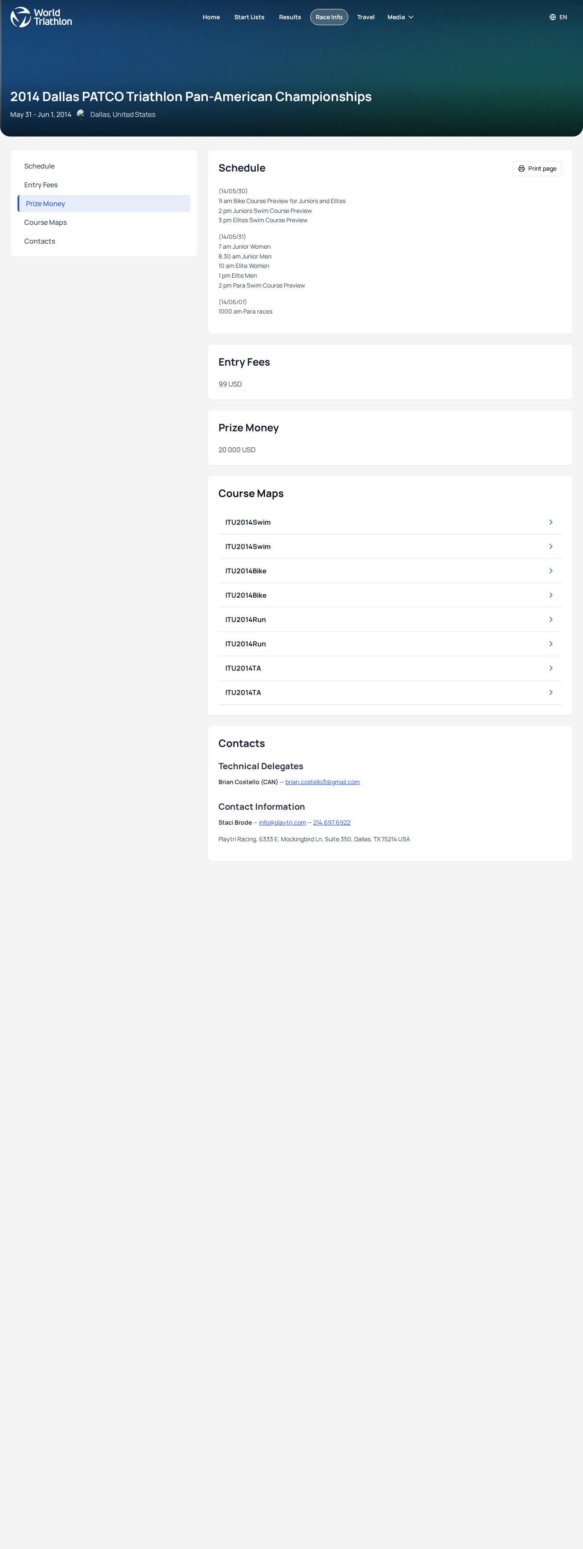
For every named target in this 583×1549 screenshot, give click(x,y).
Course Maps (45, 222)
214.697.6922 (331, 822)
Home (211, 17)
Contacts (39, 241)
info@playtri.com (282, 822)
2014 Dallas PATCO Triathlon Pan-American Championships (191, 96)
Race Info (329, 17)
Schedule (39, 166)
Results (290, 17)
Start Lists (249, 17)
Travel (366, 17)
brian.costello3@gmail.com (323, 782)
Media (396, 17)
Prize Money (45, 203)
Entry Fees (41, 184)
